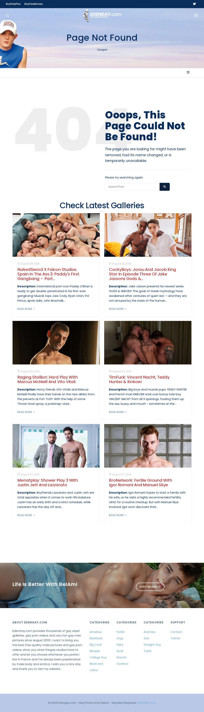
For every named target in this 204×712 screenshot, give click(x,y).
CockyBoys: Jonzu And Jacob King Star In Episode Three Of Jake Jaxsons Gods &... (142, 274)
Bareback (96, 638)
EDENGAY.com (147, 703)
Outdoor (122, 664)
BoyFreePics (13, 4)
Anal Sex (149, 632)
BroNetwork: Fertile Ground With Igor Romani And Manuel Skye (140, 483)
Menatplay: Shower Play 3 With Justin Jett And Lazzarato (47, 483)
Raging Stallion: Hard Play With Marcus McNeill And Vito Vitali (47, 379)
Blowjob (95, 651)
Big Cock (96, 645)
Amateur (96, 632)
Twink (147, 651)
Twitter (175, 638)
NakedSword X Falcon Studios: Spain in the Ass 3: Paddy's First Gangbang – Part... (48, 274)
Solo (146, 638)
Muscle (121, 657)
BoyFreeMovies (34, 4)
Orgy (120, 638)
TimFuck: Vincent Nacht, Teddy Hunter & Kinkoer (139, 379)
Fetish (121, 632)
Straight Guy (152, 645)
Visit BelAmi (149, 586)
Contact (176, 632)
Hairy (120, 645)
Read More (25, 309)
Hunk (120, 651)
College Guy (98, 657)
